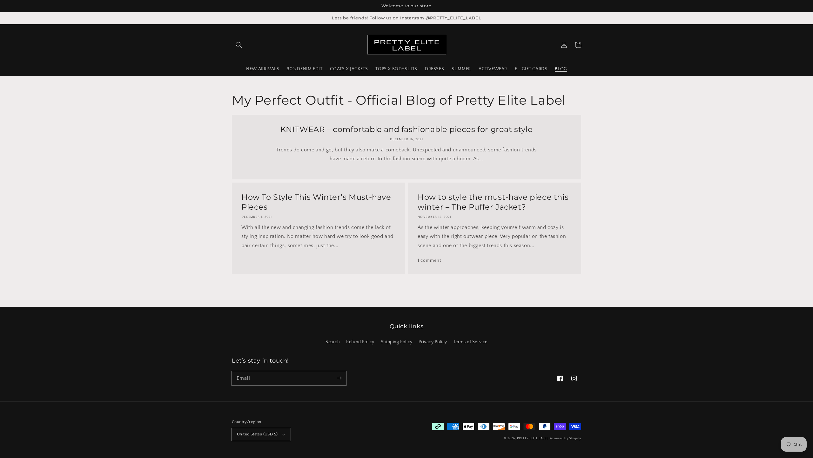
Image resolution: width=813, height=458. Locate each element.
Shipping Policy (397, 341)
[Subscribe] (339, 378)
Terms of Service (470, 341)
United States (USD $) (257, 434)
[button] (239, 45)
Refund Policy (360, 341)
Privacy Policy (433, 341)
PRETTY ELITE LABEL (532, 438)
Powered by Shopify (565, 438)
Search (333, 341)
